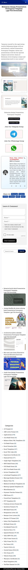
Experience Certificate (11, 455)
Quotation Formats (9, 507)
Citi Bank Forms (9, 443)
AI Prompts (7, 429)
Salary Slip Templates (10, 521)
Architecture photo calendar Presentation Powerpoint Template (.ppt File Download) (15, 335)
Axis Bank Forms (9, 437)
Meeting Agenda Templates (12, 486)
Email (23, 196)
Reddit (18, 196)
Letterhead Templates (10, 475)
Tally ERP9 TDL (8, 535)
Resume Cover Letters (10, 515)
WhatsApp (14, 194)
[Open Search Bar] (25, 2)
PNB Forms (7, 495)
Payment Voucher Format (12, 492)
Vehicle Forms (8, 556)
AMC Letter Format (10, 432)
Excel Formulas (8, 446)
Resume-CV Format (10, 518)
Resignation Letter (9, 512)
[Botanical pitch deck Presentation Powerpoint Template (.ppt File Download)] (15, 305)
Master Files (7, 481)
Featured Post (8, 458)
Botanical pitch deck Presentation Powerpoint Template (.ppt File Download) (14, 290)
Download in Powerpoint (14, 118)
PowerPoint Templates (11, 498)
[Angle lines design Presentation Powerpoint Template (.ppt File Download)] (15, 389)
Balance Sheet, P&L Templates (13, 440)
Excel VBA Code (9, 452)
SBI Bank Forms (9, 524)
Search (22, 251)
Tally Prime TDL (9, 541)
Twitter (5, 196)
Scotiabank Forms (9, 527)
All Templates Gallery (14, 122)
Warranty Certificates (10, 558)
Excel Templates (9, 449)
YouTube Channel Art (10, 564)
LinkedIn (11, 196)
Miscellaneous (8, 489)
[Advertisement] (14, 28)
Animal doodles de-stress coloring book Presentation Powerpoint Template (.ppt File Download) (14, 310)
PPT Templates (8, 501)
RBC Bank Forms (9, 509)
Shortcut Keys (8, 530)
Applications (8, 435)
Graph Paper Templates (11, 460)
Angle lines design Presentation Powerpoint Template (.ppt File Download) (14, 374)
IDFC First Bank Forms (11, 469)
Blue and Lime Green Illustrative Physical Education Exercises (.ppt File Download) (14, 354)
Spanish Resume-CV (10, 533)
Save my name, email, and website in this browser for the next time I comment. (14, 227)
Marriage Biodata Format (11, 478)
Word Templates (9, 561)
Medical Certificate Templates (13, 484)
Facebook (21, 194)
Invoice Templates (9, 472)
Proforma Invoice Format (11, 504)
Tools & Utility (8, 547)
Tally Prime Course (10, 538)
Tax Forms (7, 544)
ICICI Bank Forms (9, 466)
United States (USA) (10, 550)
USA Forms (7, 553)
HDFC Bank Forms (9, 463)
